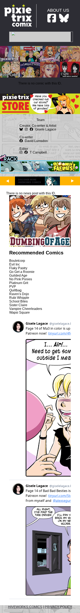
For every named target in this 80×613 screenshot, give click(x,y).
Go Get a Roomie (21, 272)
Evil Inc (14, 264)
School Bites (18, 301)
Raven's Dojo (19, 294)
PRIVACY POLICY (58, 607)
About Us (58, 10)
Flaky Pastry (18, 268)
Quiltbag (15, 290)
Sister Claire (18, 305)
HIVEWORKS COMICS (25, 607)
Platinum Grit (18, 283)
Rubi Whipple (19, 297)
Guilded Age (18, 275)
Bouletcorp (17, 260)
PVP (12, 286)
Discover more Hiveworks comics (29, 181)
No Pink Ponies (20, 279)
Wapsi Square (19, 312)
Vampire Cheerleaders (25, 309)
